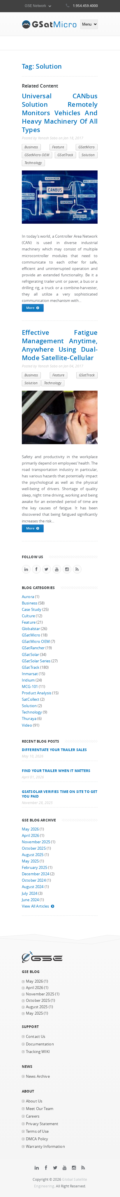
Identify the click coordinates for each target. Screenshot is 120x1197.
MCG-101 (30, 686)
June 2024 (30, 899)
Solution (88, 155)
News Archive (38, 1076)
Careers (32, 1116)
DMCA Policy (37, 1138)
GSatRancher (33, 647)
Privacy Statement (42, 1123)
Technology (33, 163)
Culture (28, 615)
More (30, 307)
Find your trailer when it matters (56, 770)
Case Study (31, 609)
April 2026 (30, 835)
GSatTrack (65, 155)
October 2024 (34, 880)
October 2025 (34, 848)
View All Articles (35, 906)
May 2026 (30, 829)
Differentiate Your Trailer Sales (54, 749)
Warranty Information (45, 1146)
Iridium (28, 680)
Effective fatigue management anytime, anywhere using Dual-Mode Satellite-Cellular (60, 345)
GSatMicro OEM (36, 155)
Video (27, 725)
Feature (58, 147)
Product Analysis (36, 693)
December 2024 (35, 873)
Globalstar (31, 628)
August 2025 (33, 854)
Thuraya (29, 718)
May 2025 (30, 861)
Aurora (28, 596)
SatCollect (30, 699)
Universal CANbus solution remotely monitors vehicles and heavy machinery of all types (60, 113)
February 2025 (34, 867)
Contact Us (35, 1036)
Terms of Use (37, 1131)
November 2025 (36, 841)
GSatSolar (30, 654)
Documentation (40, 1044)
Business (31, 147)
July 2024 (29, 893)
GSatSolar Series (36, 661)
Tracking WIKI (38, 1051)
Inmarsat (30, 673)
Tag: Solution (42, 66)
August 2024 (33, 886)
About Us (34, 1101)
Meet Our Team (39, 1108)
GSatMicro (86, 147)
